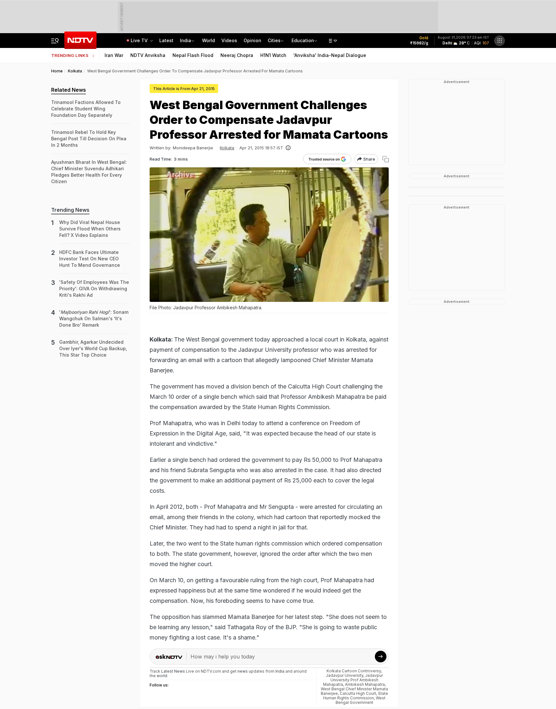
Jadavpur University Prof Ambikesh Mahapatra (353, 680)
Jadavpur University (344, 675)
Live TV (140, 40)
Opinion (252, 40)
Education (303, 40)
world (162, 675)
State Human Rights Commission (355, 695)
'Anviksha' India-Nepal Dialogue (329, 55)
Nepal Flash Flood (192, 55)
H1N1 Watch (273, 55)
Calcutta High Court (358, 693)
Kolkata (227, 147)
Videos (229, 40)
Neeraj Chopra (236, 55)
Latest (166, 40)
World (208, 40)
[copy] (386, 159)
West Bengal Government (361, 700)
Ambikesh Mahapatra (365, 684)
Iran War (114, 55)
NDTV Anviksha (147, 55)
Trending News (70, 210)
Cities (274, 40)
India (185, 40)
